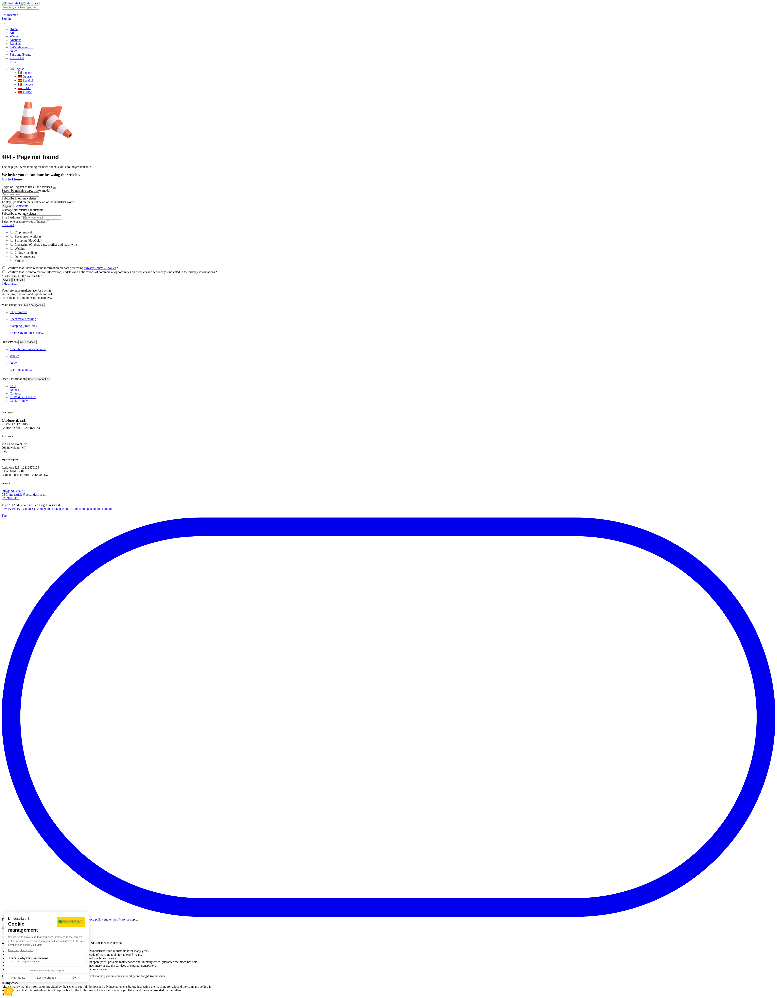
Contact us (21, 206)
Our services (27, 342)
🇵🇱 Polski (24, 88)
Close (6, 279)
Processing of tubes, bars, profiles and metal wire (45, 244)
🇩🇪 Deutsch (25, 76)
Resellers (15, 43)
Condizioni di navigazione (52, 508)
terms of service (119, 919)
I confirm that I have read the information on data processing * (62, 268)
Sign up (7, 206)
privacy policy (94, 919)
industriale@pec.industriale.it (27, 494)
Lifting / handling (25, 252)
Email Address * (12, 217)
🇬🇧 (17, 69)
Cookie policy (19, 400)
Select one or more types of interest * (25, 221)
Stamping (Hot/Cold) (27, 240)
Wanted (14, 36)
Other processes (24, 256)
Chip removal (23, 232)
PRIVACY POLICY (23, 397)
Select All (8, 225)
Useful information (38, 379)
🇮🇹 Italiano (25, 72)
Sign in (6, 18)
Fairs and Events (20, 54)
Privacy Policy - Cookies (100, 268)
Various (19, 260)
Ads (12, 32)
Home (14, 29)
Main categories (33, 305)
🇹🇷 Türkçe (25, 92)
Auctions (15, 40)
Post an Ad (17, 58)
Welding (19, 248)
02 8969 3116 (10, 498)
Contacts (15, 393)
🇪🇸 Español (25, 80)
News (13, 51)
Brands (14, 389)
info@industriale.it (13, 491)
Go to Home (12, 179)
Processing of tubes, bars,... (27, 332)
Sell (10, 15)
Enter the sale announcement (28, 349)
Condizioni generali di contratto (91, 508)
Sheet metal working (27, 236)
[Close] (54, 188)
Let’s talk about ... (21, 47)
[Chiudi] (3, 936)
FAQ (13, 62)
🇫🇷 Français (25, 84)
